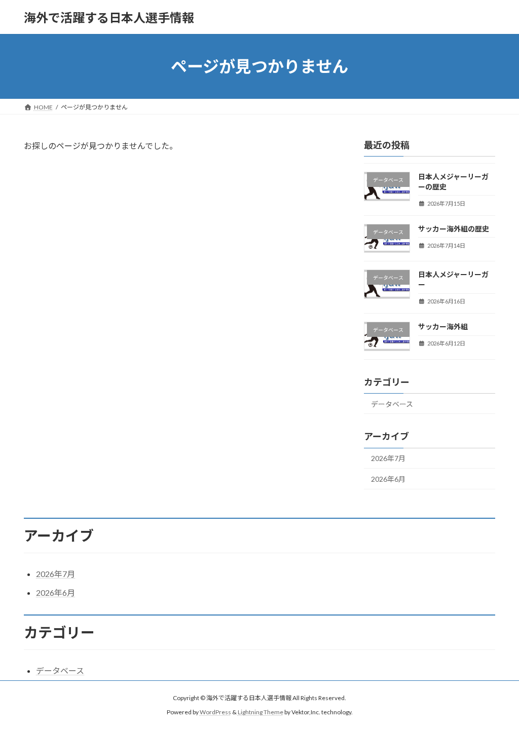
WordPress (215, 712)
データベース (392, 404)
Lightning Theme (260, 712)
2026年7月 (388, 458)
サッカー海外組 (443, 326)
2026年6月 (388, 479)
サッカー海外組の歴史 (453, 228)
